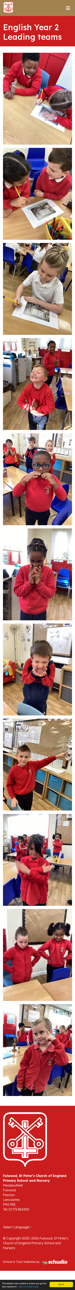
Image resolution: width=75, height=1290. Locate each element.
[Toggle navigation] (68, 8)
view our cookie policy (29, 1286)
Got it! (61, 1284)
